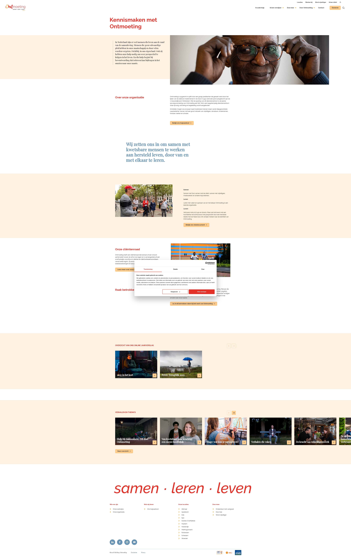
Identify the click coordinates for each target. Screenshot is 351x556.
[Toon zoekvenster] (343, 8)
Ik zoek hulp (259, 8)
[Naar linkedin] (112, 542)
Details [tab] (175, 269)
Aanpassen (174, 291)
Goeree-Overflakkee (188, 521)
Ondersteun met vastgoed (225, 509)
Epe (183, 518)
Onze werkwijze (118, 509)
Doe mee (290, 8)
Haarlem (184, 524)
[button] (234, 413)
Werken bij (308, 2)
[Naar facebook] (119, 542)
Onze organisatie (118, 512)
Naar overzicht (123, 451)
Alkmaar (184, 509)
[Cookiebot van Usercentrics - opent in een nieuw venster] (207, 263)
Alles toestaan (201, 291)
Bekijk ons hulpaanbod (180, 123)
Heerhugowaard (187, 530)
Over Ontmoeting (306, 8)
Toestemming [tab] (148, 269)
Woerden (185, 538)
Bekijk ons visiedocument (195, 225)
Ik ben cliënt (333, 2)
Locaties (300, 2)
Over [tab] (202, 269)
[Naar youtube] (134, 542)
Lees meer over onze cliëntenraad (130, 269)
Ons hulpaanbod (152, 509)
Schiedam (185, 535)
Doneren (335, 8)
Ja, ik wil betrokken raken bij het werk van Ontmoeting (192, 304)
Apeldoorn (185, 512)
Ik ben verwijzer (276, 8)
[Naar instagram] (127, 542)
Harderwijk (185, 527)
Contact (321, 8)
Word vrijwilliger (320, 2)
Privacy (143, 552)
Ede (183, 515)
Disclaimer (134, 552)
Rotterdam (185, 532)
